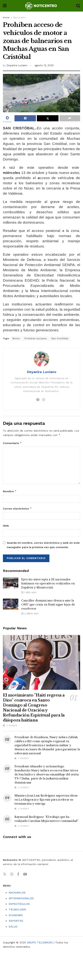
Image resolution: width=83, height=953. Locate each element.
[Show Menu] (5, 6)
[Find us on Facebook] (18, 874)
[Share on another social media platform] (69, 118)
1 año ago (30, 592)
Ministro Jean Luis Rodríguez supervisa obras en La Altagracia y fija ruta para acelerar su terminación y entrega (46, 799)
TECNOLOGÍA (17, 909)
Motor (16, 338)
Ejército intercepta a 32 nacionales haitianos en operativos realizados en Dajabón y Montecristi (48, 583)
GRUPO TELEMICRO (40, 942)
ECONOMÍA (16, 915)
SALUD (13, 926)
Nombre (10, 491)
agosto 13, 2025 (44, 65)
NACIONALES (17, 892)
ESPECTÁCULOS (19, 903)
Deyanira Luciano (17, 65)
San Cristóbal (59, 338)
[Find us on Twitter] (4, 874)
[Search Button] (78, 6)
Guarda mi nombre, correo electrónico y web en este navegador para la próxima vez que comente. (43, 544)
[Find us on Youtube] (25, 874)
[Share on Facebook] (25, 118)
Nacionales (19, 17)
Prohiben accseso (36, 338)
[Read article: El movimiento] (41, 662)
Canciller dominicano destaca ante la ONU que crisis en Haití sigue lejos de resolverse (48, 604)
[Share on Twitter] (47, 118)
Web (6, 525)
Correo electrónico (17, 508)
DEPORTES (16, 920)
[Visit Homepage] (41, 6)
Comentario (12, 443)
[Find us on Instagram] (11, 874)
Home (6, 17)
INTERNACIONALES (21, 898)
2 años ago (31, 613)
